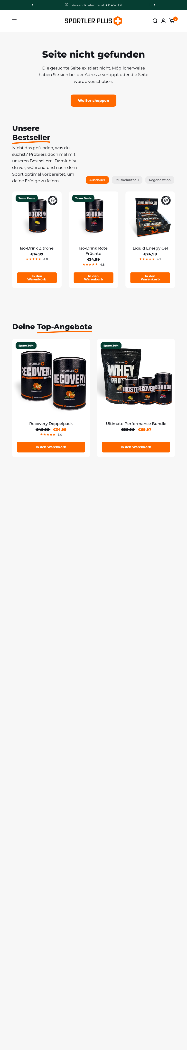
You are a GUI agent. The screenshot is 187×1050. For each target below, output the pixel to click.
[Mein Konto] (163, 21)
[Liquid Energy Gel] (150, 216)
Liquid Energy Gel (150, 248)
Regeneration (160, 180)
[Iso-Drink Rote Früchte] (93, 216)
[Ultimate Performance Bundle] (136, 377)
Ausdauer (97, 180)
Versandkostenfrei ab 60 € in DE (97, 5)
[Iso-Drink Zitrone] (37, 216)
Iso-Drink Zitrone (37, 248)
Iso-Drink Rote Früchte (93, 251)
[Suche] (155, 21)
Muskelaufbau (127, 180)
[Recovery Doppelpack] (51, 377)
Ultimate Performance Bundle (136, 423)
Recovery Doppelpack (51, 423)
